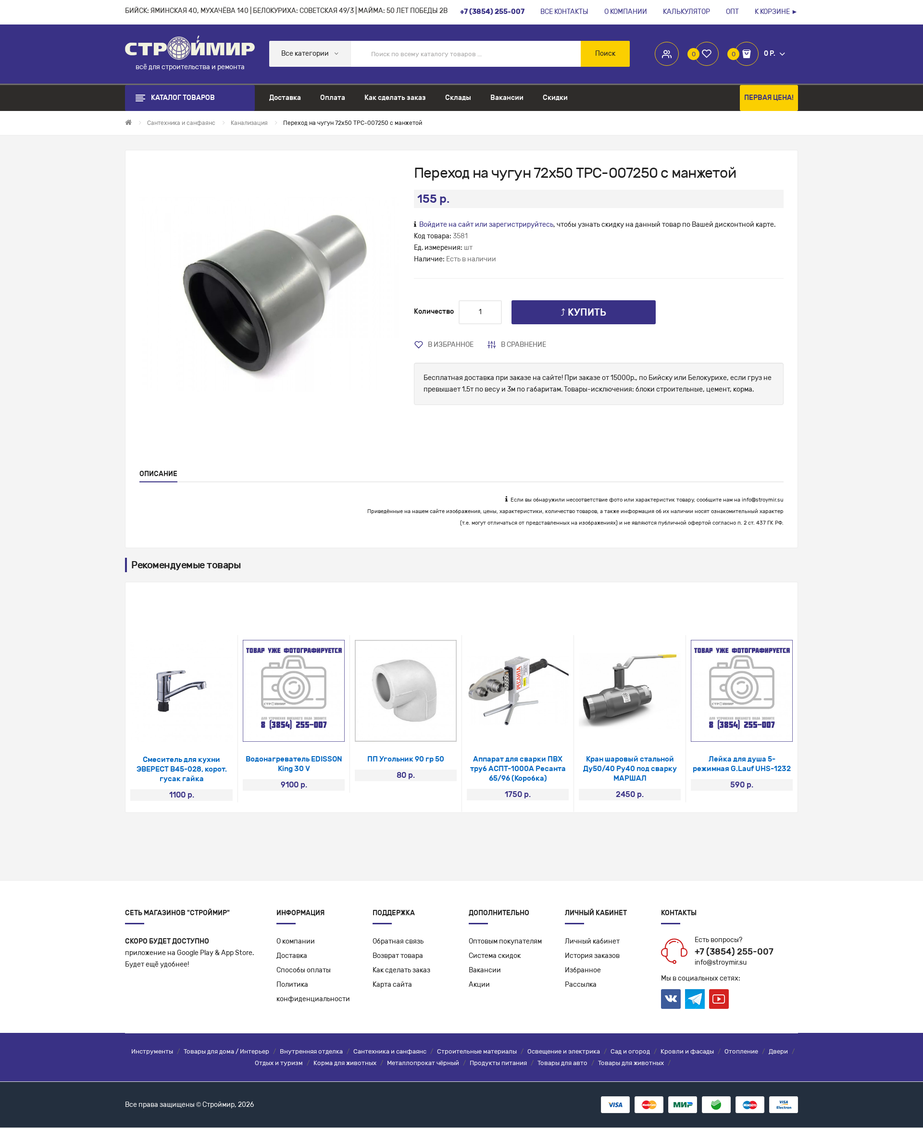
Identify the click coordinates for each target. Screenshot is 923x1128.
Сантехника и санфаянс (389, 1051)
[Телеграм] (695, 999)
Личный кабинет (592, 941)
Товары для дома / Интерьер (226, 1051)
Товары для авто (562, 1063)
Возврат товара (398, 956)
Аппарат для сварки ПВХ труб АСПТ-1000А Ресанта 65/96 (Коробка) (518, 769)
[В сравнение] (194, 730)
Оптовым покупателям (505, 941)
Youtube (719, 999)
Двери (778, 1051)
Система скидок (495, 956)
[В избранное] (169, 730)
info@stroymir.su (763, 500)
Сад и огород (630, 1051)
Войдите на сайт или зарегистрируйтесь (486, 225)
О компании (295, 941)
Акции (479, 985)
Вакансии (485, 970)
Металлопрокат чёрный (423, 1063)
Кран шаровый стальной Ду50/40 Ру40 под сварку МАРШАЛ (630, 769)
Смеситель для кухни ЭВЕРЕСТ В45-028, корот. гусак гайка (182, 769)
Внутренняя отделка (311, 1051)
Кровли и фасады (687, 1051)
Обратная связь (398, 941)
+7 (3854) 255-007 (734, 951)
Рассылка (581, 985)
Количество (434, 311)
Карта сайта (392, 985)
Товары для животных (631, 1063)
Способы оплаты (303, 970)
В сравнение (523, 345)
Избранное (583, 970)
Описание (158, 474)
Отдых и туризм (279, 1063)
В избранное (451, 345)
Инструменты (152, 1051)
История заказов (592, 956)
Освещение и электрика (563, 1051)
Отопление (741, 1051)
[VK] (671, 999)
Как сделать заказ (401, 970)
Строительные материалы (477, 1051)
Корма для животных (344, 1063)
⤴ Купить (583, 312)
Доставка (291, 956)
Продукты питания (498, 1063)
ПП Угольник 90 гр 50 (405, 759)
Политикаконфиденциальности (313, 992)
